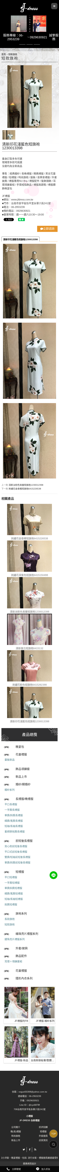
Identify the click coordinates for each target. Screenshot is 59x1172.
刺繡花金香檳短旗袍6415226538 (25, 488)
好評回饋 (43, 1127)
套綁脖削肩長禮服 (15, 831)
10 (37, 44)
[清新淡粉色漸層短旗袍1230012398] (29, 592)
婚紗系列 (10, 789)
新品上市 (21, 776)
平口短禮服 (11, 877)
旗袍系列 (21, 913)
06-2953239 (35, 1096)
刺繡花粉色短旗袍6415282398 (29, 684)
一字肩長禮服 (12, 810)
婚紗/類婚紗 (23, 784)
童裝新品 (10, 759)
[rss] (35, 1149)
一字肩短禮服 (12, 882)
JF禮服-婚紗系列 (45, 1021)
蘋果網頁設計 (29, 1163)
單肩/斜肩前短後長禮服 (17, 862)
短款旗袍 (10, 924)
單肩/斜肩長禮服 (14, 815)
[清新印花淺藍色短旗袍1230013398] (29, 702)
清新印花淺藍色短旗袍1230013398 (20, 239)
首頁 (3, 54)
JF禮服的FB (21, 1021)
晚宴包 (20, 746)
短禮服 (20, 871)
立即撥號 (16, 1169)
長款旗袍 (10, 919)
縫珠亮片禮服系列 (27, 933)
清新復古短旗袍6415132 (29, 648)
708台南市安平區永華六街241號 (29, 1109)
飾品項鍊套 (23, 769)
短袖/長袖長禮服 (14, 826)
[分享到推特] (24, 1149)
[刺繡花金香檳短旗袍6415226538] (29, 519)
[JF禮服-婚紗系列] (43, 1002)
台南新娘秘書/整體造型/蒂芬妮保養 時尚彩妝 (43, 1060)
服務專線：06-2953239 (13, 37)
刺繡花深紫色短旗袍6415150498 (29, 575)
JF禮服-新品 (21, 1060)
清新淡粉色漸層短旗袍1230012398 (26, 485)
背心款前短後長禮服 (16, 846)
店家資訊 (43, 1140)
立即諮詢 (48, 228)
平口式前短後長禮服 (16, 851)
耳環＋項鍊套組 (13, 961)
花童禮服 (21, 754)
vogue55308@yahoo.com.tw (33, 1091)
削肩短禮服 (11, 904)
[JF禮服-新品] (16, 1042)
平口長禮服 (11, 804)
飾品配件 (21, 956)
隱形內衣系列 (24, 978)
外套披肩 (43, 1136)
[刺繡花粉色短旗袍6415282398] (29, 665)
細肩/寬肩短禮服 (14, 893)
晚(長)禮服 (16, 1131)
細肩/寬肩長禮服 (14, 820)
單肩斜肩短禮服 (13, 888)
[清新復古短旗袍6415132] (29, 629)
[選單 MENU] (54, 6)
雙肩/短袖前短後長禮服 (17, 857)
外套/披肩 (22, 948)
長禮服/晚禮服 (24, 799)
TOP (53, 1133)
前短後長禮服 (24, 840)
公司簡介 (15, 1127)
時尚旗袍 (15, 1136)
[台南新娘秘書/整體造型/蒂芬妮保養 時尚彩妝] (43, 1042)
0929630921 (38, 37)
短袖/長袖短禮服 (14, 899)
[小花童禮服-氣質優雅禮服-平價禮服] (29, 7)
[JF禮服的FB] (16, 1002)
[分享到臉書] (29, 1149)
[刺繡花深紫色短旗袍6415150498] (29, 556)
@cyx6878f (34, 1105)
